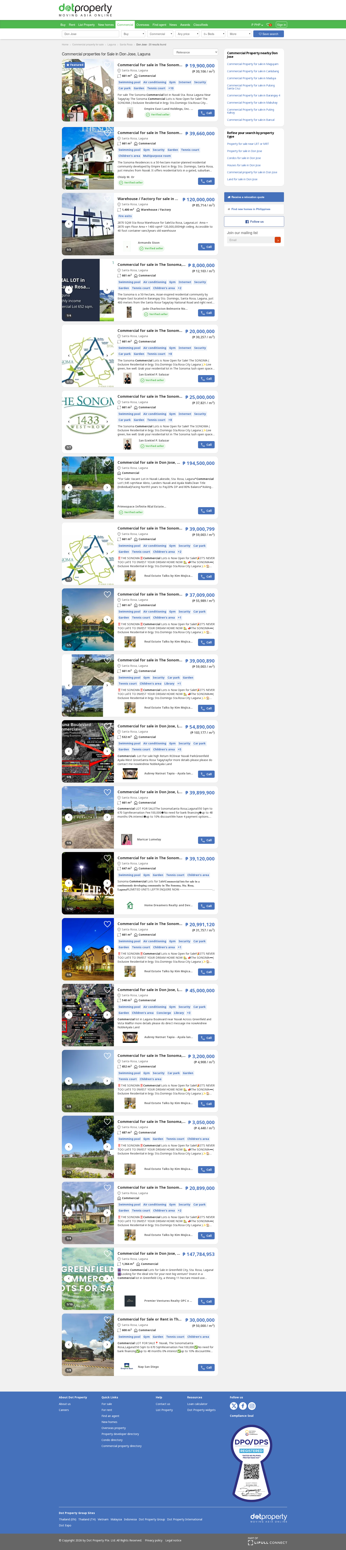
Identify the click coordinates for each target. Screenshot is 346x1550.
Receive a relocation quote (247, 197)
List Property (86, 24)
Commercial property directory (122, 1446)
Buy (63, 24)
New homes (106, 24)
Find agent (159, 24)
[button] (133, 33)
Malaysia (116, 1520)
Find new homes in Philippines (250, 209)
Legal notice (173, 1541)
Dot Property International (184, 1520)
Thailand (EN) (67, 1520)
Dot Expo (65, 1526)
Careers (64, 1410)
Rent (72, 24)
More (233, 34)
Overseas (142, 24)
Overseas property (114, 1428)
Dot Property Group (152, 1520)
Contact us (163, 1404)
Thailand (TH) (87, 1520)
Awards (185, 24)
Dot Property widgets (201, 1410)
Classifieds (200, 24)
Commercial (125, 24)
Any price (184, 34)
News (173, 24)
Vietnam (103, 1520)
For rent (107, 1410)
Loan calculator (197, 1404)
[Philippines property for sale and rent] (95, 10)
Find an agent (110, 1416)
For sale (107, 1404)
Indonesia (130, 1520)
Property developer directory (120, 1434)
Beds (209, 34)
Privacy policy (153, 1541)
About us (65, 1404)
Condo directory (112, 1440)
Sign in (281, 24)
